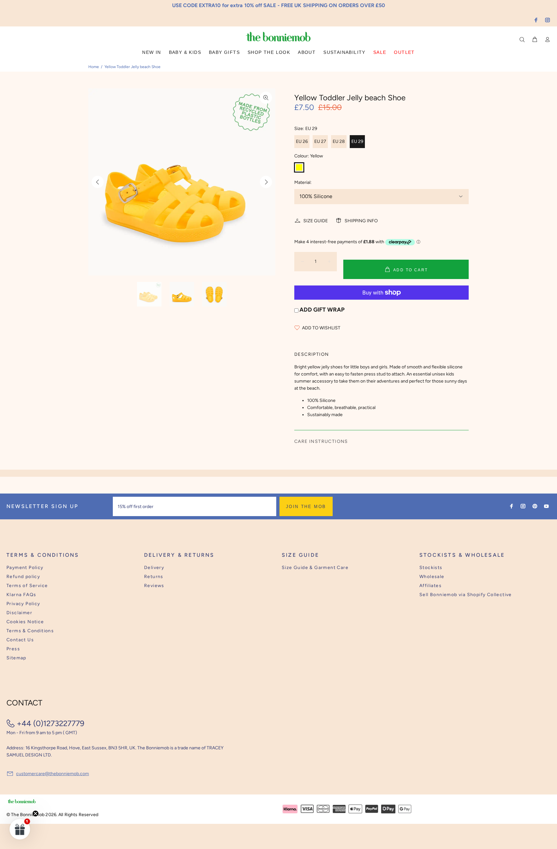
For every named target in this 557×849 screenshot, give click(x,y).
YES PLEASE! (320, 437)
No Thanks (320, 452)
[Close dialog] (398, 382)
